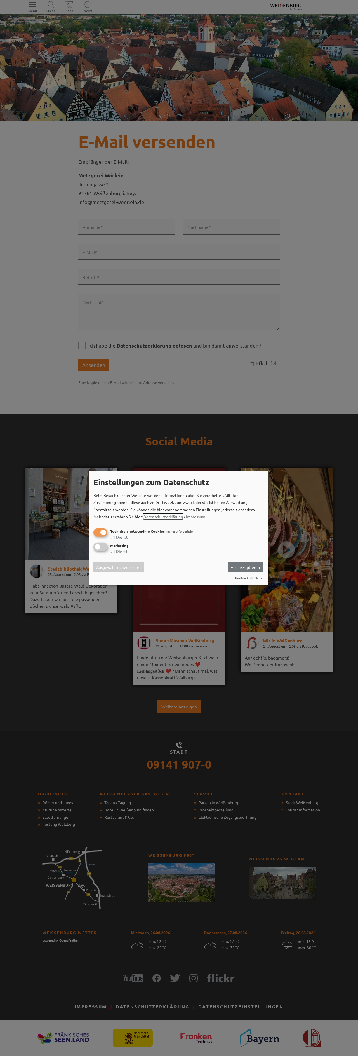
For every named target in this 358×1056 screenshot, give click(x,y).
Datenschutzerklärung (163, 516)
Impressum (195, 516)
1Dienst (119, 536)
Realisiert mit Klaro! (248, 578)
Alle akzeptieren (245, 566)
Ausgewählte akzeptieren (119, 566)
